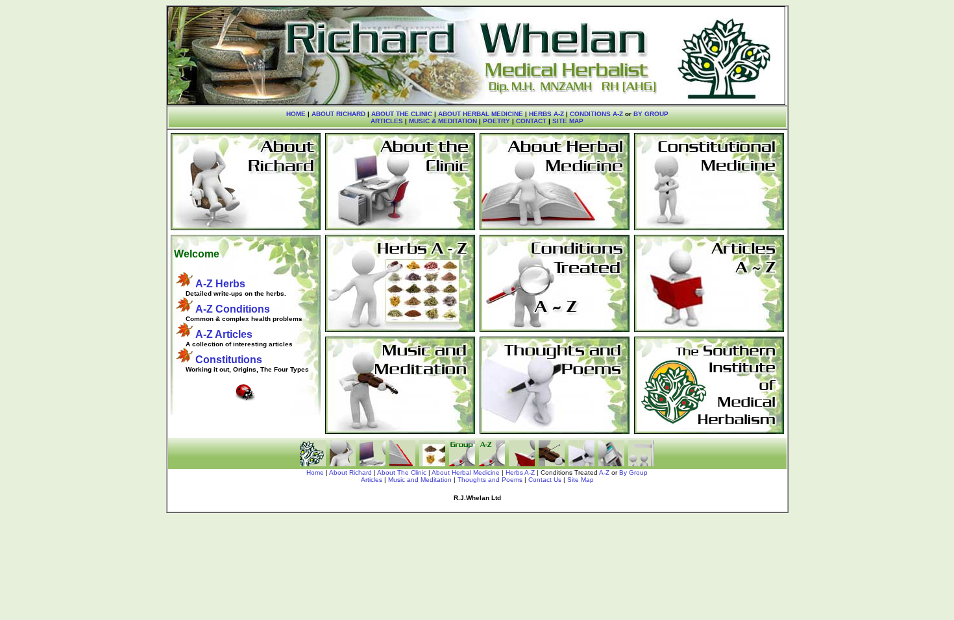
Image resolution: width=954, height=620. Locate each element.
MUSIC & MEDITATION (443, 121)
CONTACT (531, 121)
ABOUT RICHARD (338, 113)
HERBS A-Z (546, 113)
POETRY (495, 121)
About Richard (350, 472)
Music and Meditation (420, 479)
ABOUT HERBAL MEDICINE (480, 113)
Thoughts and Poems (490, 479)
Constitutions (228, 359)
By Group (633, 472)
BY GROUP (650, 113)
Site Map (580, 479)
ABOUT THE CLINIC (401, 113)
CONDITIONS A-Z (596, 113)
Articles (371, 479)
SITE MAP (567, 121)
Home (315, 472)
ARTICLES (387, 121)
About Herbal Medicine (466, 472)
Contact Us (544, 479)
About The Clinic (401, 472)
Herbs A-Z (520, 472)
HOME (296, 113)
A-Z (604, 472)
